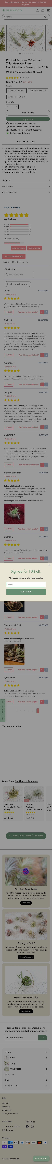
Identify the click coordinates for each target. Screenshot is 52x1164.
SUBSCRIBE (26, 592)
